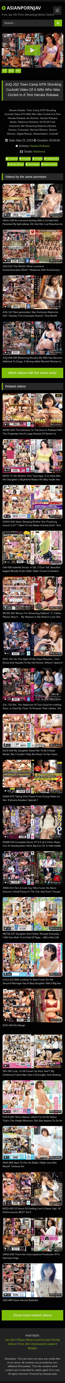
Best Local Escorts (38, 1339)
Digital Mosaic (52, 159)
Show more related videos (32, 1315)
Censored (13, 159)
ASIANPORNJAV (23, 8)
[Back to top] (54, 1372)
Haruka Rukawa (40, 145)
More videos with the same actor (32, 373)
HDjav (21, 1339)
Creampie (26, 159)
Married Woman (17, 164)
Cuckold (38, 159)
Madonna (39, 151)
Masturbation (33, 164)
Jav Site (10, 1339)
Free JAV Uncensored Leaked (36, 1344)
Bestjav (32, 1348)
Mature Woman (50, 164)
